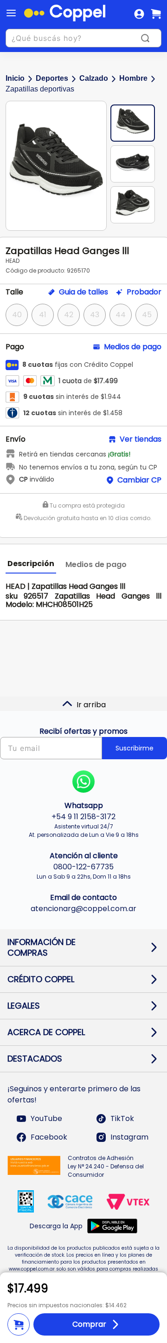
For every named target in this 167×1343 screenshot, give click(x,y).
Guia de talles (83, 292)
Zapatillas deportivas (40, 89)
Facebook (49, 1137)
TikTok (122, 1118)
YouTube (46, 1118)
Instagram (129, 1137)
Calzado (93, 78)
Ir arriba (91, 704)
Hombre (133, 78)
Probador (144, 292)
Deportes (52, 78)
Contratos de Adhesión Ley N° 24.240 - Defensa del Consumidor (106, 1166)
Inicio (15, 78)
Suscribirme (135, 748)
